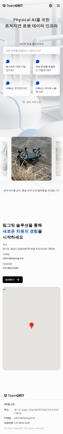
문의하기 (10, 279)
